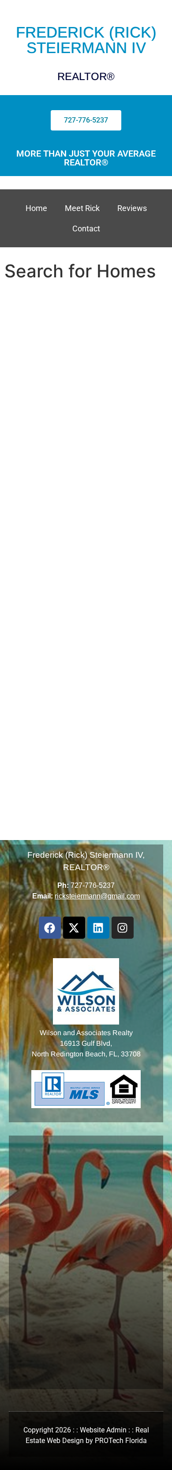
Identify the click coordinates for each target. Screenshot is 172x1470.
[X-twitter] (74, 928)
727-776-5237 (93, 885)
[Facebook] (50, 928)
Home (36, 208)
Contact (86, 228)
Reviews (132, 208)
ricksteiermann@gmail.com (97, 896)
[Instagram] (123, 928)
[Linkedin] (98, 928)
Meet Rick (82, 208)
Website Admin (103, 1430)
